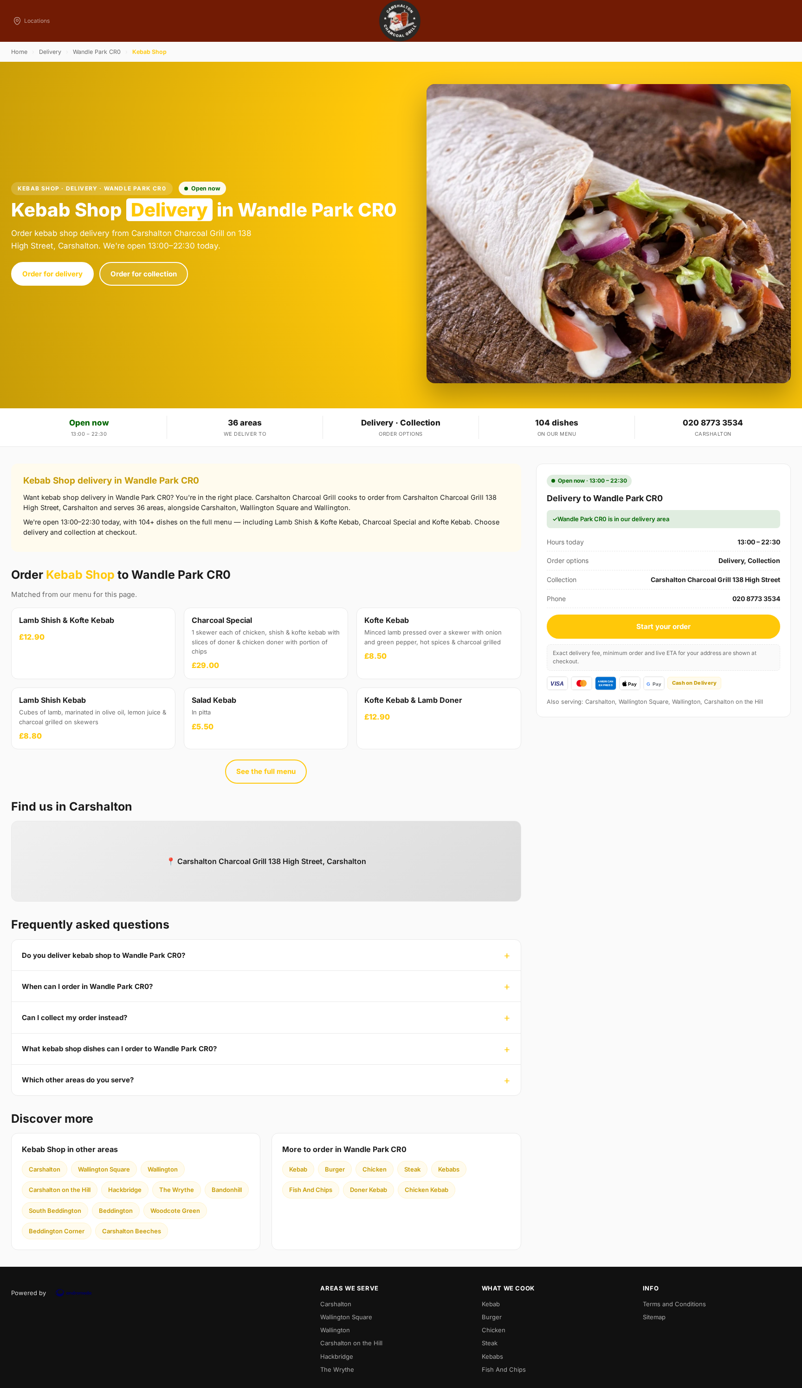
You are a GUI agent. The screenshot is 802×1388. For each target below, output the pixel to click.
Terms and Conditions (674, 1304)
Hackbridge (125, 1189)
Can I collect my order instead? (74, 1017)
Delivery (50, 51)
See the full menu (266, 771)
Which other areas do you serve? (78, 1079)
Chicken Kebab (426, 1189)
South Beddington (55, 1210)
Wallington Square (104, 1169)
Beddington (116, 1210)
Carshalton (44, 1169)
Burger (335, 1169)
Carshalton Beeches (131, 1231)
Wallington (163, 1169)
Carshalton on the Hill (60, 1189)
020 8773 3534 (713, 422)
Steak (412, 1169)
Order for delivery (52, 273)
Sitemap (654, 1317)
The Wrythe (176, 1189)
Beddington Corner (56, 1231)
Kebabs (448, 1169)
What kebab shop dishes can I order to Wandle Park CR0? (119, 1048)
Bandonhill (227, 1189)
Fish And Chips (310, 1189)
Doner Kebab (368, 1189)
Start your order (663, 626)
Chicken (374, 1169)
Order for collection (143, 273)
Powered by (28, 1292)
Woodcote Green (175, 1210)
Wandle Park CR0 (97, 51)
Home (19, 51)
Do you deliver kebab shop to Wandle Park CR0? (103, 955)
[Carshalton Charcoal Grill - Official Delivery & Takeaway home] (401, 21)
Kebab (298, 1169)
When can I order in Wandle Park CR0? (87, 986)
